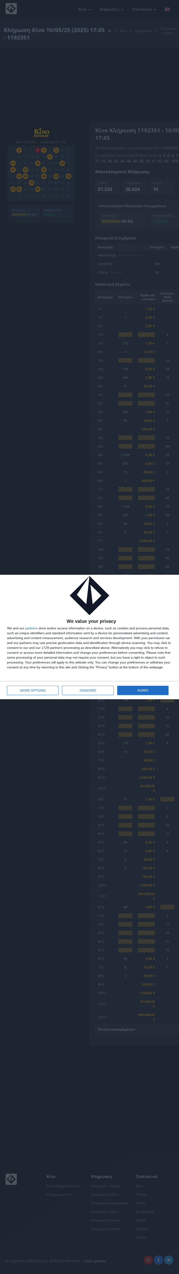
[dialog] (89, 637)
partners (31, 628)
